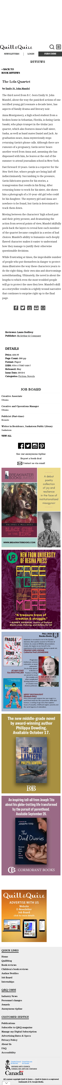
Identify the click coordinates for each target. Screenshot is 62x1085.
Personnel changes (12, 1001)
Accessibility (9, 1053)
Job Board (7, 978)
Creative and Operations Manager (20, 406)
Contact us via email (34, 463)
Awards (6, 1005)
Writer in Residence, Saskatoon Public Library (27, 426)
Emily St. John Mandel (18, 89)
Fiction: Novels (26, 376)
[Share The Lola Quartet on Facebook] (16, 308)
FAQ (4, 1049)
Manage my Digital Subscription (19, 1032)
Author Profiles (10, 974)
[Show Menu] (58, 47)
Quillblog (7, 961)
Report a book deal (31, 459)
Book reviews (9, 965)
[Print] (36, 308)
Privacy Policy (9, 1040)
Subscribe (50, 54)
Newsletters (11, 54)
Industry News (9, 996)
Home (5, 957)
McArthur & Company (29, 336)
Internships (8, 982)
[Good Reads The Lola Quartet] (29, 308)
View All (6, 436)
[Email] (43, 308)
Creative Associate (12, 396)
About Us (6, 1044)
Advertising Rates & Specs (16, 1036)
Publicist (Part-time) (13, 416)
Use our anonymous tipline (31, 454)
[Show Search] (51, 47)
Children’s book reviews (15, 969)
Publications (8, 1023)
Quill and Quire (21, 48)
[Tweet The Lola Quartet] (22, 308)
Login (31, 54)
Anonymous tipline (12, 1009)
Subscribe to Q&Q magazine (17, 1028)
